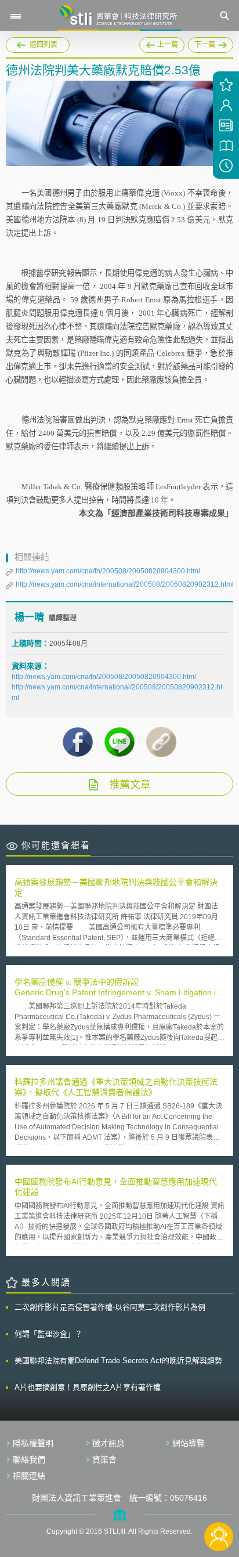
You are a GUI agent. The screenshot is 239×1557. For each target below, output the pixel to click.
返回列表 (43, 45)
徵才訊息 (108, 1443)
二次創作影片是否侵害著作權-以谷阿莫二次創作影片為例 (110, 1307)
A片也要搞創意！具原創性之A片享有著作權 (88, 1387)
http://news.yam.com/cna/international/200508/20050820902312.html (125, 584)
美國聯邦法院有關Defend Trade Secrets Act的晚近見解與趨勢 (118, 1360)
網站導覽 (188, 1443)
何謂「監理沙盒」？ (48, 1334)
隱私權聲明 (33, 1443)
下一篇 (202, 43)
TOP (219, 1498)
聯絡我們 (29, 1459)
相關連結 (29, 1475)
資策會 (104, 1459)
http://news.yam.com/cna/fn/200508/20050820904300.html (108, 571)
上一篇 (161, 43)
